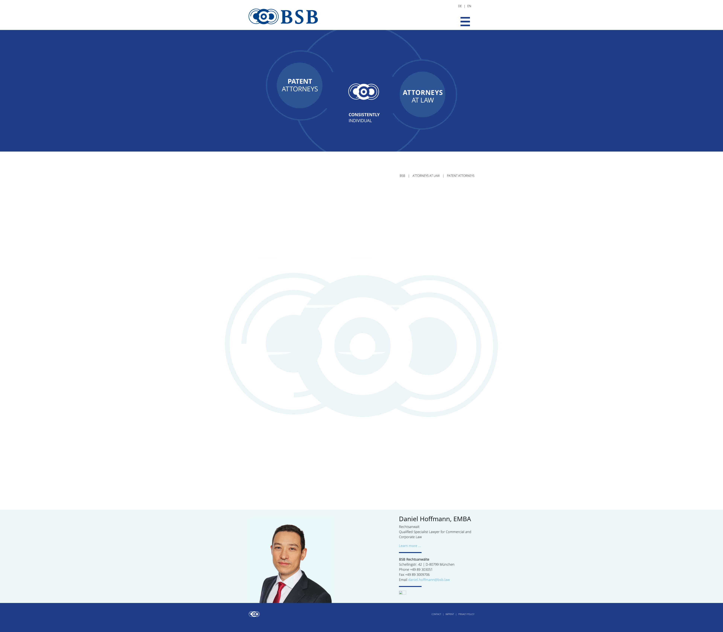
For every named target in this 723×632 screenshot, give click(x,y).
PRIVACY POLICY (466, 614)
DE (460, 6)
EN (469, 6)
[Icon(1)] (402, 592)
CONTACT (436, 614)
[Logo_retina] (283, 5)
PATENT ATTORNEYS (460, 176)
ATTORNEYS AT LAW (426, 176)
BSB (402, 176)
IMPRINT (449, 614)
